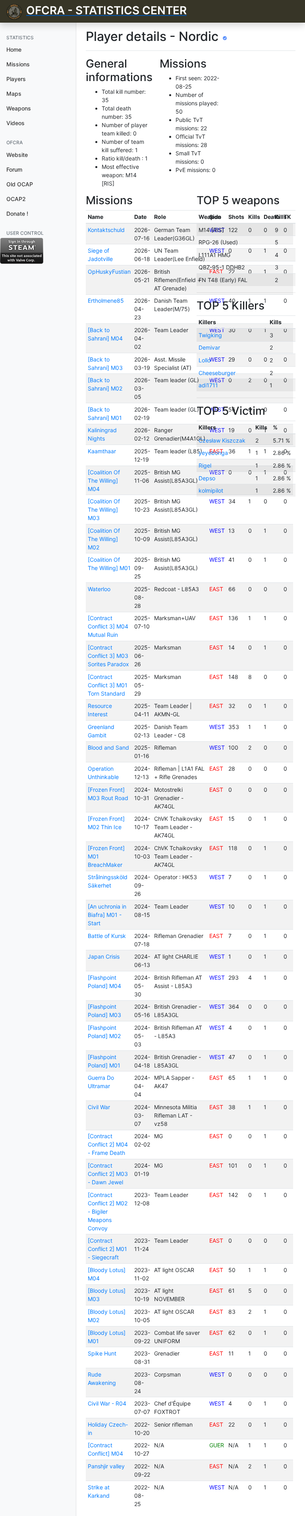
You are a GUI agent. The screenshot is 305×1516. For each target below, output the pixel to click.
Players (16, 78)
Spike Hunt (102, 1353)
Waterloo (99, 589)
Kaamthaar (102, 451)
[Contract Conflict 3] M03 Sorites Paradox (108, 655)
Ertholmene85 (106, 300)
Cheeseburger (217, 372)
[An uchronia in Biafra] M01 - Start (107, 914)
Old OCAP (19, 184)
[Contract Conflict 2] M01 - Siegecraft (107, 1249)
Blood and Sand (108, 747)
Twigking (210, 335)
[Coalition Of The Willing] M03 (104, 509)
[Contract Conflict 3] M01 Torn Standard (107, 685)
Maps (13, 93)
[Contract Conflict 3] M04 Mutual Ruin (108, 626)
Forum (14, 169)
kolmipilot (211, 490)
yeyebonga (213, 452)
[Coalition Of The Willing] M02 (104, 539)
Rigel (205, 465)
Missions (18, 64)
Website (17, 154)
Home (13, 49)
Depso (207, 478)
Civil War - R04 (107, 1403)
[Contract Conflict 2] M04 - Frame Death (108, 1144)
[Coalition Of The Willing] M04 (104, 480)
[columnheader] (109, 217)
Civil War (99, 1107)
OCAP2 (16, 198)
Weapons (18, 108)
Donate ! (17, 213)
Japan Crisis (104, 956)
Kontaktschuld (106, 229)
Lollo (204, 360)
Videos (15, 123)
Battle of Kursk (107, 935)
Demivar (209, 347)
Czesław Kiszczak (222, 440)
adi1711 (208, 385)
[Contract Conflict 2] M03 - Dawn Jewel (108, 1173)
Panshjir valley (106, 1466)
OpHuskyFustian (109, 271)
